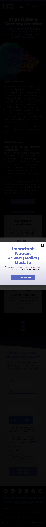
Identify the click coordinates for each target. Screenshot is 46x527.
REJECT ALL (23, 275)
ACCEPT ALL (23, 268)
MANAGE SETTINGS (23, 282)
